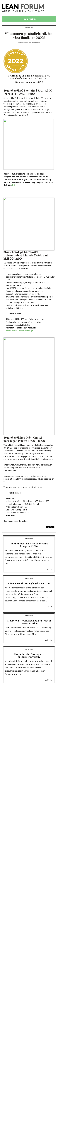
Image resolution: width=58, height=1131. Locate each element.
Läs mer (48, 569)
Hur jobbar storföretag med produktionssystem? (29, 655)
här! (14, 185)
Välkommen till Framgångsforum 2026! (29, 583)
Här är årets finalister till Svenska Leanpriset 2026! (29, 545)
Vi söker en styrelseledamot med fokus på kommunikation (29, 622)
